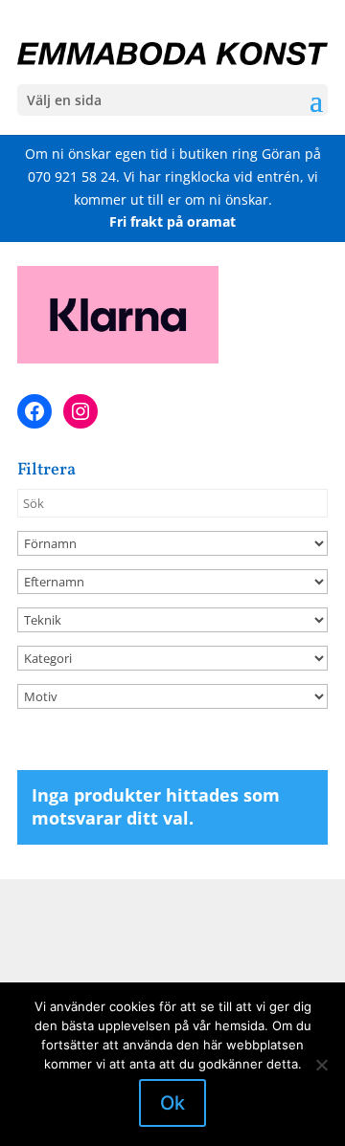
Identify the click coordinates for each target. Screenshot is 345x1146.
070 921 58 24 (72, 176)
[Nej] (321, 1064)
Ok (172, 1102)
